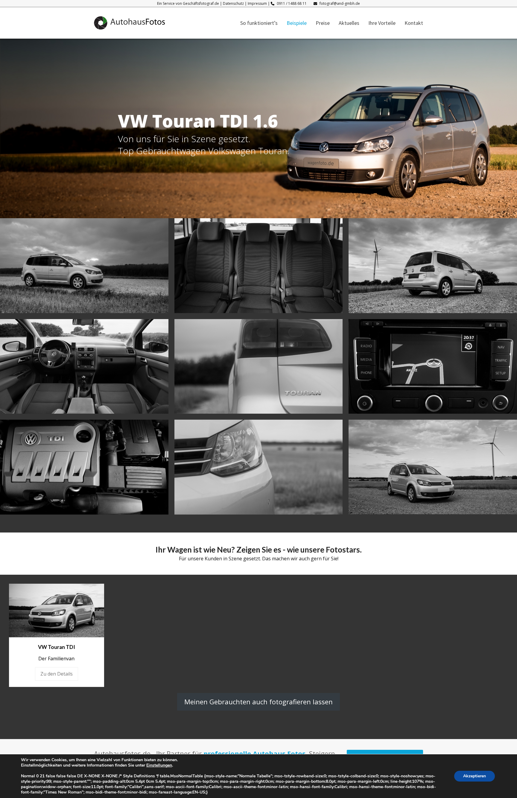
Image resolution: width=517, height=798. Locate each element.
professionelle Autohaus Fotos (254, 753)
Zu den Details (56, 673)
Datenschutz (233, 3)
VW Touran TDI (56, 647)
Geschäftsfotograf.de (201, 3)
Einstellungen (159, 765)
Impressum (257, 3)
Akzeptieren (474, 776)
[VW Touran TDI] (56, 610)
